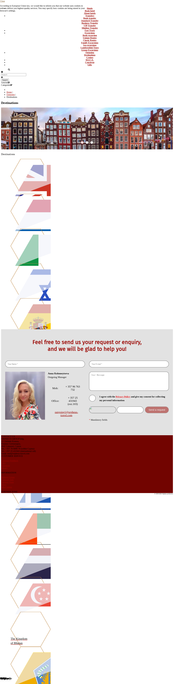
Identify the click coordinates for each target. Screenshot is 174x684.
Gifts (90, 65)
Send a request (157, 409)
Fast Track (90, 30)
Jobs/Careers (6, 487)
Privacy (4, 468)
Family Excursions (89, 43)
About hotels (90, 13)
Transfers (89, 16)
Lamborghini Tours (90, 48)
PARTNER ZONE (9, 492)
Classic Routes (89, 40)
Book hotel (90, 11)
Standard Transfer (89, 21)
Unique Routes (90, 38)
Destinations (89, 55)
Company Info (7, 480)
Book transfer (89, 18)
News (3, 485)
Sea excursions (90, 45)
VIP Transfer (90, 25)
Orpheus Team (7, 482)
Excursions (90, 33)
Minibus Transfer (90, 28)
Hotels (90, 8)
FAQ (3, 463)
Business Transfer (90, 23)
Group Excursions (89, 50)
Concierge (89, 62)
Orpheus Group (8, 477)
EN (3, 69)
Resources (5, 465)
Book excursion (90, 35)
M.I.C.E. (90, 60)
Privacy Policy (123, 396)
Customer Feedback (9, 461)
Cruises (89, 57)
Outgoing (90, 52)
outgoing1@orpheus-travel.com (66, 414)
